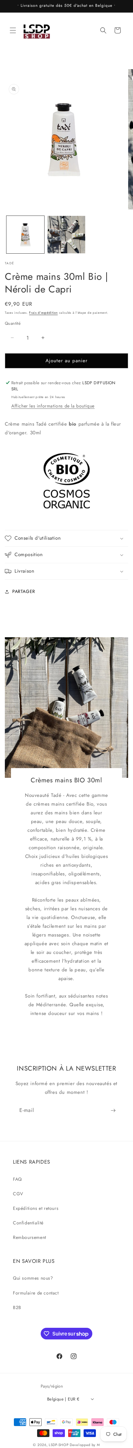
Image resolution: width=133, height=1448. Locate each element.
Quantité (13, 323)
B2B (17, 1307)
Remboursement (29, 1237)
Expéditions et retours (35, 1208)
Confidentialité (28, 1223)
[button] (13, 30)
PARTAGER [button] (23, 591)
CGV (18, 1193)
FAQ (17, 1179)
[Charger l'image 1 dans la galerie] (25, 235)
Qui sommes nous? (33, 1278)
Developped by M (85, 1444)
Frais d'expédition (43, 312)
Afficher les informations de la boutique (53, 406)
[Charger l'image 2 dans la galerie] (66, 235)
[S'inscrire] (113, 1110)
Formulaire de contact (36, 1293)
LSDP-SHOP (58, 1444)
